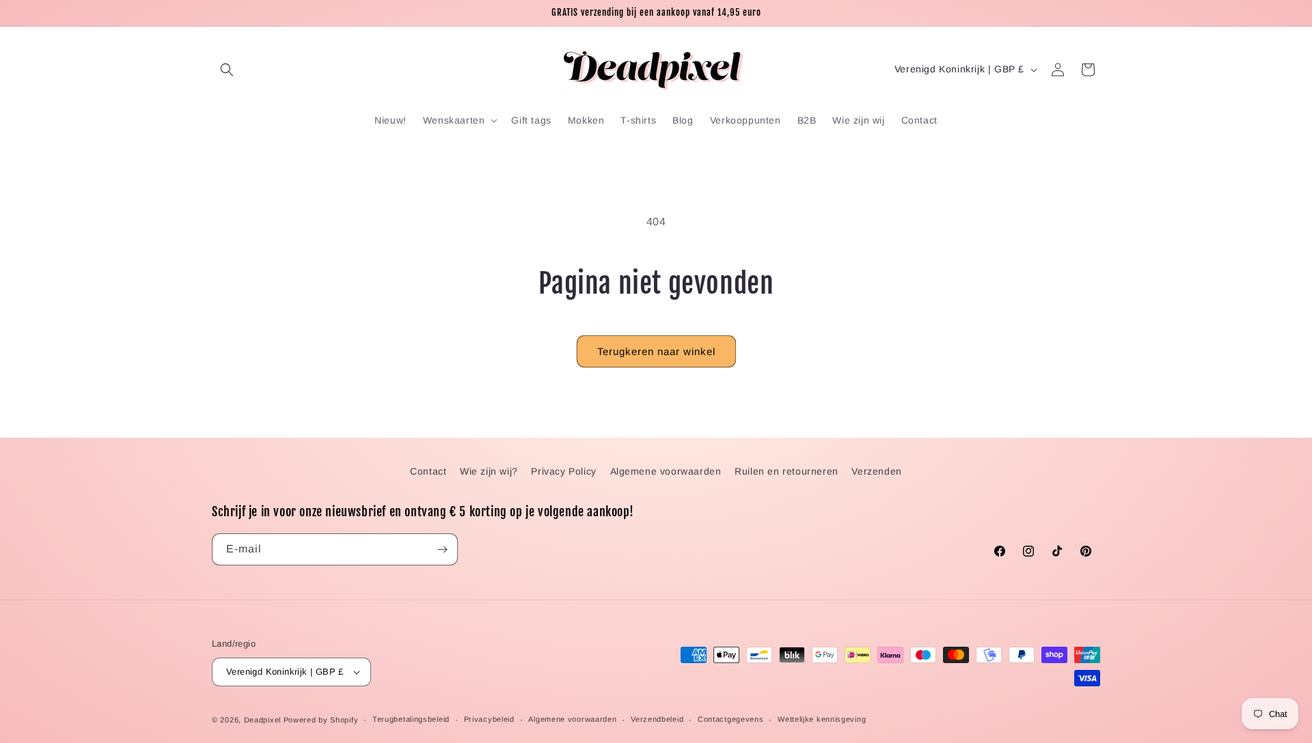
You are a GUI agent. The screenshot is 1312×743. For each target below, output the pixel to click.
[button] (227, 70)
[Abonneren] (442, 549)
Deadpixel (262, 720)
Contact (428, 471)
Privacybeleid (489, 719)
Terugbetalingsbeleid (411, 719)
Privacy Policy (563, 471)
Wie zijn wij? (489, 471)
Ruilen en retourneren (786, 471)
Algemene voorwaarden (666, 471)
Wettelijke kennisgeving (822, 719)
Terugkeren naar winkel (656, 351)
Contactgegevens (731, 719)
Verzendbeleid (657, 719)
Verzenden (876, 471)
